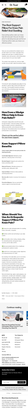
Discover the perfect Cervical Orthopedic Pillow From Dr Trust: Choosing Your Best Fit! (12, 326)
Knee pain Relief (6, 21)
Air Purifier (20, 407)
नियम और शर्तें (4, 337)
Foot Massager (6, 402)
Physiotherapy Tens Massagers (9, 405)
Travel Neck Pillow (10, 403)
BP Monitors (18, 342)
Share (3, 298)
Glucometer (17, 346)
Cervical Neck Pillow (15, 402)
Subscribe (21, 382)
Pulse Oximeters (6, 407)
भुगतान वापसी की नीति (6, 342)
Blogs (3, 349)
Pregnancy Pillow (22, 405)
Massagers (17, 337)
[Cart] (25, 5)
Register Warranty (6, 346)
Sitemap (4, 351)
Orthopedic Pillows (19, 340)
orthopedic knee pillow (16, 83)
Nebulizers (17, 344)
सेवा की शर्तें (4, 340)
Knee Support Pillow (19, 295)
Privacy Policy (5, 344)
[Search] (5, 5)
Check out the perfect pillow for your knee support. (13, 136)
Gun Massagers (19, 403)
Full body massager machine (9, 400)
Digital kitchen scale (21, 400)
